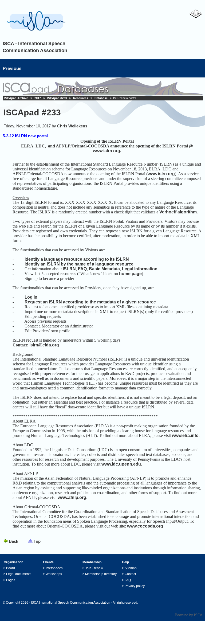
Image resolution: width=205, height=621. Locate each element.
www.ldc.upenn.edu (121, 464)
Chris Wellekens (72, 126)
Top (37, 541)
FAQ (82, 269)
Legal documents (18, 574)
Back (13, 541)
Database (101, 98)
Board (10, 568)
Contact (130, 574)
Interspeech (54, 568)
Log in (30, 297)
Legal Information (139, 269)
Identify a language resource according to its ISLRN (76, 259)
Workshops (54, 574)
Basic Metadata (104, 269)
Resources (80, 98)
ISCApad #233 (57, 98)
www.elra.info (185, 435)
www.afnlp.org (72, 497)
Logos (10, 580)
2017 (37, 98)
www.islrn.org (106, 151)
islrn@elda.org (44, 345)
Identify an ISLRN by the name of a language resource (79, 264)
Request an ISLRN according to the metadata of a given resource (90, 302)
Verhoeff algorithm (178, 212)
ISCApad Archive (16, 98)
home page (130, 273)
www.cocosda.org (145, 526)
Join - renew (94, 568)
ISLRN (69, 269)
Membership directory (101, 574)
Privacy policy (135, 586)
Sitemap (131, 568)
